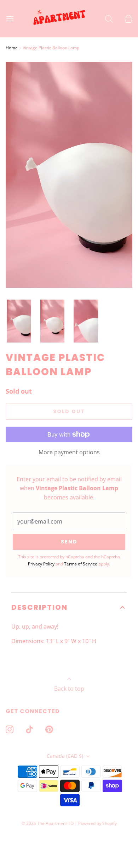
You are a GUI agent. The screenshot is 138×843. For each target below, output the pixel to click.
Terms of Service (80, 564)
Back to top (69, 689)
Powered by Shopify (97, 823)
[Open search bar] (109, 18)
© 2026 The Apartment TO (48, 823)
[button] (19, 321)
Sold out (69, 411)
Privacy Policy (41, 564)
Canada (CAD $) (66, 755)
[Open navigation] (9, 18)
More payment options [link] (69, 452)
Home (12, 48)
